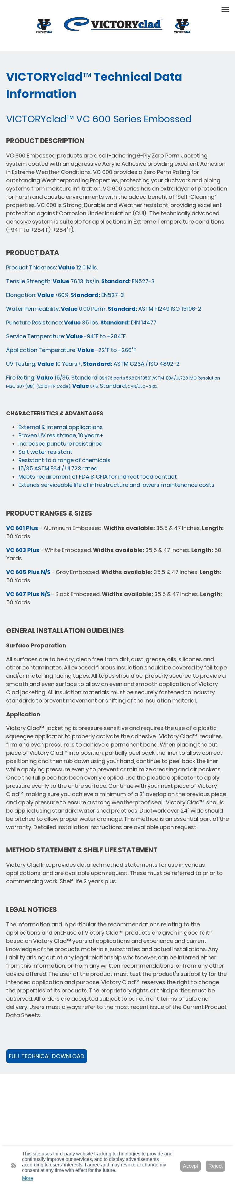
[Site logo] (117, 25)
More (27, 1178)
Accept (190, 1166)
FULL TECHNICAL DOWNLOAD (46, 1056)
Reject (215, 1166)
